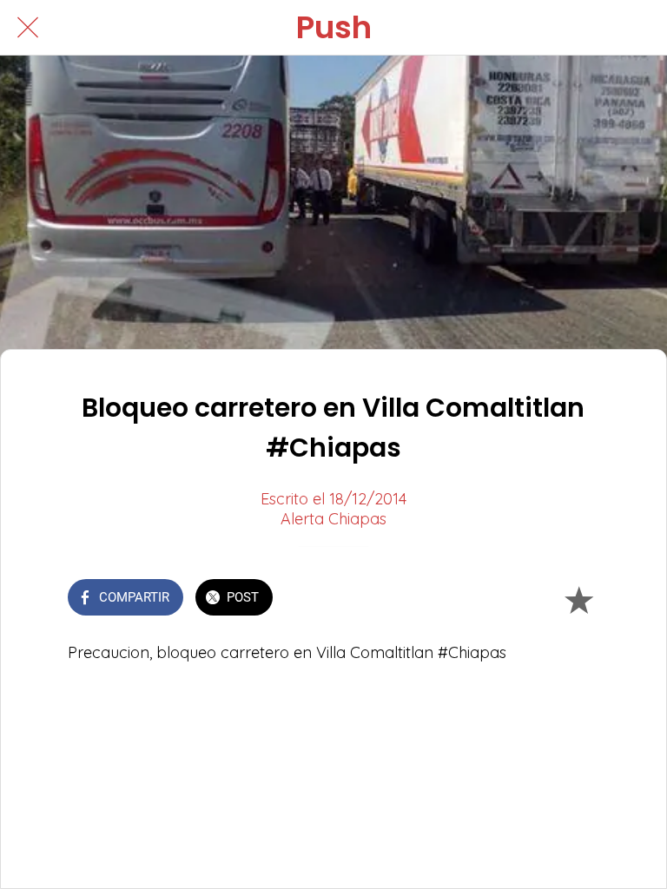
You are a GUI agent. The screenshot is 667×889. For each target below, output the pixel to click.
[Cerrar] (27, 27)
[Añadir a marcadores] (578, 599)
